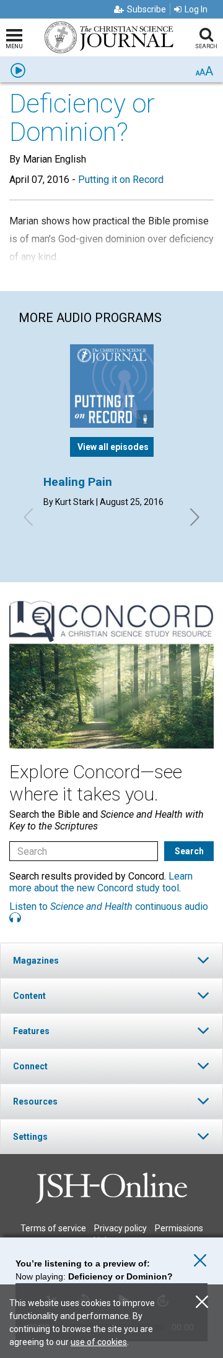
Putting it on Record (121, 179)
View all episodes (113, 447)
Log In (196, 9)
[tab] (111, 960)
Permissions (179, 1228)
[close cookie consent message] (202, 1302)
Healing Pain (77, 482)
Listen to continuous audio (108, 906)
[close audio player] (200, 1261)
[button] (111, 960)
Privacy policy (120, 1228)
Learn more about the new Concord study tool (101, 882)
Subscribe (146, 9)
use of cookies (99, 1342)
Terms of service (53, 1228)
